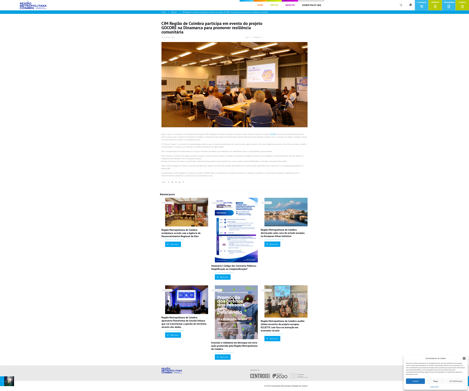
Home (163, 12)
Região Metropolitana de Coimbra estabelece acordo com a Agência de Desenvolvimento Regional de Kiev (181, 233)
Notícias (174, 12)
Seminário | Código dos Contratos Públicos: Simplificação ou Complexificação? (233, 267)
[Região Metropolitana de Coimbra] (33, 5)
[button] (464, 358)
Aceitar (415, 381)
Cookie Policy (434, 386)
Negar (435, 381)
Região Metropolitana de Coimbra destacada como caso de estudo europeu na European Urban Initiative (283, 233)
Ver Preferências (455, 381)
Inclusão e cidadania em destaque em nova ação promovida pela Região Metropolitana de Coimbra (234, 346)
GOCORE (273, 134)
